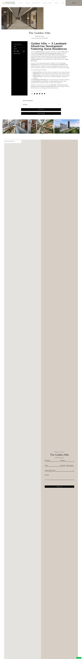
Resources (57, 2)
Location (25, 104)
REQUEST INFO (17, 53)
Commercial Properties (47, 2)
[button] (32, 93)
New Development (36, 2)
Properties (27, 2)
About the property (28, 100)
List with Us (20, 2)
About (62, 2)
